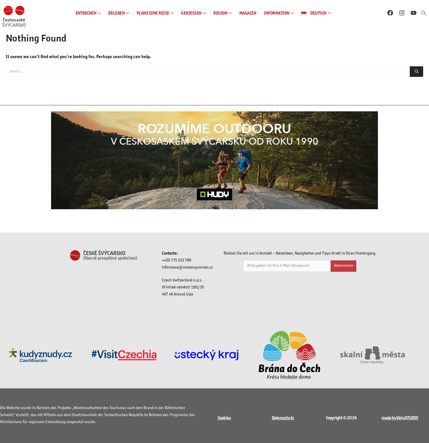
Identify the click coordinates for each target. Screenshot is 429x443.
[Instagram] (402, 13)
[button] (424, 13)
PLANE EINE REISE (153, 13)
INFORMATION (277, 13)
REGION (220, 13)
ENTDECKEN (86, 13)
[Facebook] (390, 13)
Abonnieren (343, 266)
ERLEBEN (116, 13)
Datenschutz (283, 418)
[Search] (416, 71)
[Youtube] (413, 13)
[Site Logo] (14, 16)
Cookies (224, 418)
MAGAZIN (248, 13)
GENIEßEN (191, 13)
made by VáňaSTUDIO (399, 418)
